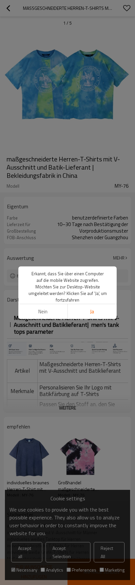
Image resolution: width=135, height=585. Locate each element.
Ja (92, 311)
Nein (43, 311)
